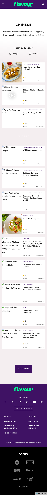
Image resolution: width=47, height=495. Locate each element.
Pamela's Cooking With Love (32, 110)
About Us (7, 417)
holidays (26, 239)
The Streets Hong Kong (31, 64)
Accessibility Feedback (35, 427)
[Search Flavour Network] (43, 4)
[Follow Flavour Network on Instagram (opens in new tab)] (41, 402)
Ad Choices (42, 493)
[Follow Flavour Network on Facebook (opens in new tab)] (5, 402)
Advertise (35, 417)
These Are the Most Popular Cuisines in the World (32, 198)
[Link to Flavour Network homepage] (23, 5)
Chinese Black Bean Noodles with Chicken (32, 288)
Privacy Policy (11, 422)
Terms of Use (35, 422)
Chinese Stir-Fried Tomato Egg (33, 91)
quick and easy (28, 87)
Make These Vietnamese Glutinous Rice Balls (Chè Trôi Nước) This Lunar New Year (33, 245)
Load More (23, 368)
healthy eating (28, 330)
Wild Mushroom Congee (33, 150)
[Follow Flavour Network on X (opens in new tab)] (12, 402)
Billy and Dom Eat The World (32, 193)
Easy (24, 307)
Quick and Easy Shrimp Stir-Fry (32, 266)
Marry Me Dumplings (31, 219)
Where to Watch (10, 433)
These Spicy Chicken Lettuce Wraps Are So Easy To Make (32, 335)
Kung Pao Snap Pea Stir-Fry (32, 114)
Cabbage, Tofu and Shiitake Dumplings (31, 174)
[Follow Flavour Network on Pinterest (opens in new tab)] (27, 402)
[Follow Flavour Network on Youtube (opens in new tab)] (34, 402)
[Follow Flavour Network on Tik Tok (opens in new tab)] (19, 402)
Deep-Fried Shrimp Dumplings (30, 311)
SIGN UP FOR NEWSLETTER (24, 408)
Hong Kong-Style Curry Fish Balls (32, 68)
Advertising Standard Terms (11, 427)
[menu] (3, 4)
